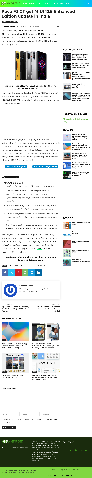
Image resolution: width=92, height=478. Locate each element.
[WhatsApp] (25, 272)
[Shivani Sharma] (10, 290)
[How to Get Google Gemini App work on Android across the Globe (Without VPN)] (15, 331)
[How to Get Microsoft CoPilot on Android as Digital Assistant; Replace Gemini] (67, 137)
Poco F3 (46, 37)
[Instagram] (70, 450)
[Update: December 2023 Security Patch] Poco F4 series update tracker (81, 65)
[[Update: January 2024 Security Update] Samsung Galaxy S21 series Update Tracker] (67, 57)
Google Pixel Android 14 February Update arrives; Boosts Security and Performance (45, 346)
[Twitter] (11, 272)
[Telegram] (31, 272)
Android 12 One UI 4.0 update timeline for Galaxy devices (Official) (47, 309)
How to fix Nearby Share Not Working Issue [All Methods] (80, 173)
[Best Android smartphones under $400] (67, 262)
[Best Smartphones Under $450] (67, 225)
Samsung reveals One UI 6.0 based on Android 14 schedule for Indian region (44, 377)
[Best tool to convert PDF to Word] (67, 234)
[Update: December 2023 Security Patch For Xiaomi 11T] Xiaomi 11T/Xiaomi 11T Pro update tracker (81, 76)
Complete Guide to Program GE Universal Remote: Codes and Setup (80, 155)
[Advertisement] (30, 122)
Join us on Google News (45, 166)
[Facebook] (5, 272)
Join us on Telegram (16, 166)
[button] (88, 3)
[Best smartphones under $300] (67, 244)
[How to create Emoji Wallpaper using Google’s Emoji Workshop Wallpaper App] (67, 165)
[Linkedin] (38, 272)
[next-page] (68, 105)
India (9, 266)
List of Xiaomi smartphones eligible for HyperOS (13, 376)
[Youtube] (86, 450)
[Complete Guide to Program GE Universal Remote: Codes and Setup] (67, 156)
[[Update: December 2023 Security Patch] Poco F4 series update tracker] (67, 66)
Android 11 (19, 34)
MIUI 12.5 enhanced (20, 266)
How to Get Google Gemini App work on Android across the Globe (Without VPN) (14, 346)
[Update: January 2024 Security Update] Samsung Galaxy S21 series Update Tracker (80, 56)
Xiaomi (15, 22)
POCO (30, 266)
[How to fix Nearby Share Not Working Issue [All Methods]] (67, 175)
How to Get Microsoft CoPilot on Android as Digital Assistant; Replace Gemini (81, 137)
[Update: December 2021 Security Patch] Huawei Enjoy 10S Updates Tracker (15, 309)
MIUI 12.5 (40, 34)
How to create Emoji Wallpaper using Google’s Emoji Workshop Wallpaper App (81, 165)
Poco (9, 22)
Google (35, 340)
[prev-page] (64, 105)
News (4, 22)
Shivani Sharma (9, 26)
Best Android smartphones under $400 (81, 260)
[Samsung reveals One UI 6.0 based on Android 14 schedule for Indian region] (46, 363)
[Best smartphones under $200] (67, 253)
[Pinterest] (18, 272)
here (39, 248)
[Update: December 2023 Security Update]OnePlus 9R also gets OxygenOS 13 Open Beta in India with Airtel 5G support (81, 96)
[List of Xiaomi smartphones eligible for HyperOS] (15, 363)
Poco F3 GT (38, 266)
